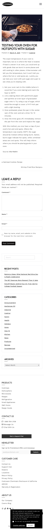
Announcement (10, 303)
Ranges (4, 397)
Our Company (7, 500)
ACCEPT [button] (30, 525)
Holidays (7, 324)
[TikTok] (5, 508)
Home (6, 327)
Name (4, 214)
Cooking (32, 53)
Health (6, 320)
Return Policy (7, 475)
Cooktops (5, 388)
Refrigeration (7, 399)
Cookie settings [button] (19, 525)
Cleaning (7, 310)
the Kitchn (13, 152)
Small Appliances (8, 402)
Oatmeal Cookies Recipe (12, 162)
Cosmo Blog (6, 503)
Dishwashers (7, 391)
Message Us (8, 424)
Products (7, 341)
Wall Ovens (6, 405)
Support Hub (7, 467)
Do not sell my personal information (26, 521)
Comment (6, 192)
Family (6, 317)
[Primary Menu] (40, 4)
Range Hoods (7, 408)
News (6, 338)
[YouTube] (10, 508)
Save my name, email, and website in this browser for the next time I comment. (20, 234)
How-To (7, 331)
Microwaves (6, 394)
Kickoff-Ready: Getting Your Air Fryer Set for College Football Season (21, 285)
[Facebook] (8, 508)
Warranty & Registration (11, 487)
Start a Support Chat (16, 436)
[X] (13, 508)
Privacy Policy (7, 478)
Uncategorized (9, 348)
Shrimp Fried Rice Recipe (31, 167)
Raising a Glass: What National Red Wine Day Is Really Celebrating (21, 275)
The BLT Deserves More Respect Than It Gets (21, 280)
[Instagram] (2, 508)
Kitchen (7, 334)
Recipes (7, 345)
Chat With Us (9, 427)
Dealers (5, 470)
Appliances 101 (9, 306)
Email (4, 224)
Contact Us (6, 464)
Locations (5, 473)
